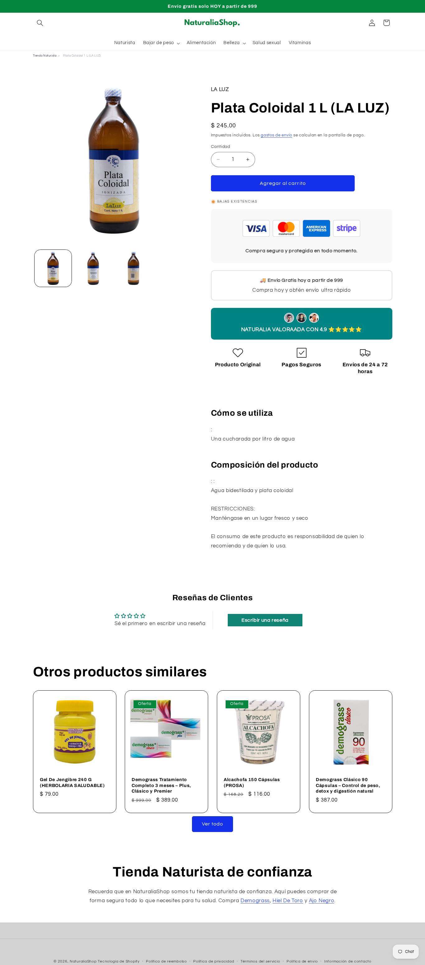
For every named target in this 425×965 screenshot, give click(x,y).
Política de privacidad (213, 961)
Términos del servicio (260, 961)
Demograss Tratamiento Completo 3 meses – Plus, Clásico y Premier (161, 785)
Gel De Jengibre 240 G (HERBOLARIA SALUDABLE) (72, 782)
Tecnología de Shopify (118, 961)
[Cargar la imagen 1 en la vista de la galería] (53, 268)
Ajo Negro (321, 900)
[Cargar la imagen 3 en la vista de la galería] (133, 268)
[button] (40, 23)
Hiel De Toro (288, 900)
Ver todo (212, 823)
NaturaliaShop (83, 961)
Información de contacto (347, 961)
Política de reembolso (166, 961)
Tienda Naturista (45, 55)
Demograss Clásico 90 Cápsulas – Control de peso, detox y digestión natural (348, 785)
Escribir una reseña (265, 620)
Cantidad (220, 146)
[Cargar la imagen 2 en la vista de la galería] (93, 268)
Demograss (255, 900)
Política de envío (302, 961)
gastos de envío (276, 135)
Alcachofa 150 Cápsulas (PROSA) (252, 782)
